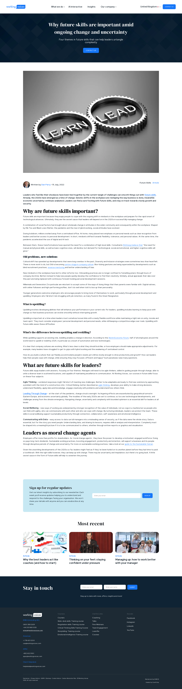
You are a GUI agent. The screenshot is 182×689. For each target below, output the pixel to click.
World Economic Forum (119, 338)
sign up (147, 496)
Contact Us (91, 50)
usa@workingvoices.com (32, 643)
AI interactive (75, 6)
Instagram (131, 622)
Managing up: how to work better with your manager (135, 561)
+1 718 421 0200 (29, 640)
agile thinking (104, 385)
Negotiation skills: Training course (71, 624)
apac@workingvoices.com (32, 656)
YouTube (130, 630)
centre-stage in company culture (79, 264)
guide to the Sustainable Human (139, 444)
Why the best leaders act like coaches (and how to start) (40, 561)
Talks (94, 621)
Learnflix (95, 631)
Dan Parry (46, 184)
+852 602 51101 (28, 653)
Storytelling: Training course (69, 631)
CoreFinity (156, 682)
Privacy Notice (35, 678)
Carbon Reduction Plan (69, 678)
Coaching (96, 618)
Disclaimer (26, 678)
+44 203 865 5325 (30, 627)
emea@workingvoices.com (33, 630)
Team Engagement (100, 628)
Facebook (131, 618)
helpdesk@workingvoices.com (34, 666)
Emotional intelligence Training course (73, 634)
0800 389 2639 (29, 624)
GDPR (42, 678)
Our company (108, 6)
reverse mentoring (56, 267)
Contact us (169, 7)
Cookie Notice (56, 678)
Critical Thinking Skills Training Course (73, 628)
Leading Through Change (35, 393)
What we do (57, 6)
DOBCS (156, 679)
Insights (92, 6)
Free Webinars (98, 624)
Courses (61, 618)
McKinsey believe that (133, 245)
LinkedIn (130, 626)
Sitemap (48, 678)
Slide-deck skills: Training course (71, 621)
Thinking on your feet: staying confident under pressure (87, 561)
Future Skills (145, 182)
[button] (149, 6)
